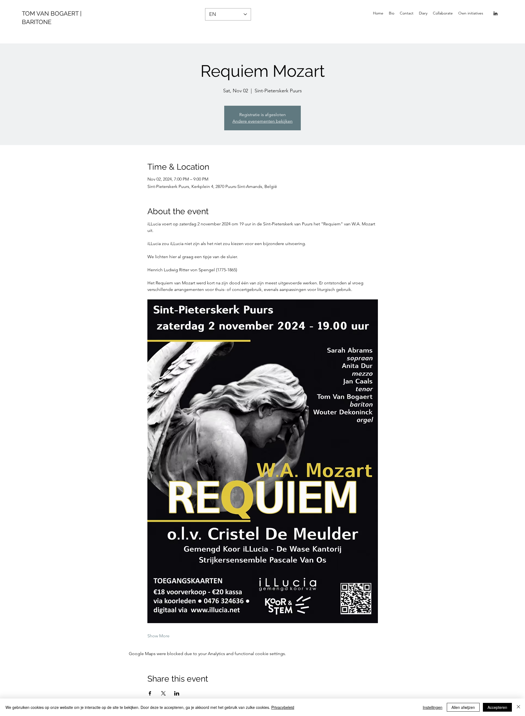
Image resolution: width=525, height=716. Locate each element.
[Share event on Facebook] (150, 693)
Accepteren (497, 707)
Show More (158, 635)
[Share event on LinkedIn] (176, 693)
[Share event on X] (163, 693)
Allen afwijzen (463, 707)
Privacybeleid (282, 707)
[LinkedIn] (495, 13)
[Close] (518, 707)
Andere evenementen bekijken (262, 121)
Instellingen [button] (432, 707)
